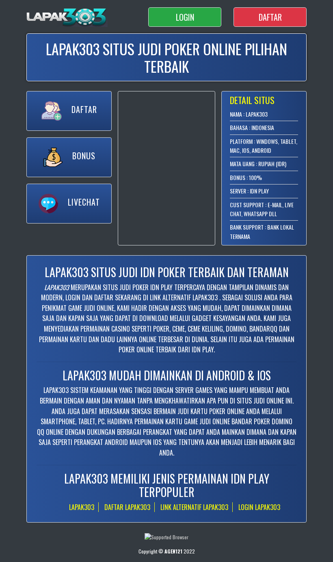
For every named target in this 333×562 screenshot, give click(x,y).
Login (185, 17)
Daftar (270, 17)
